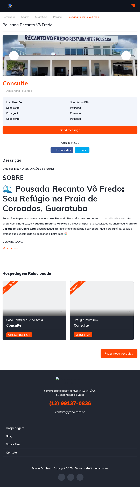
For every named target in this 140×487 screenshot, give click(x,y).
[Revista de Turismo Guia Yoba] (10, 6)
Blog (9, 436)
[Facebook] (61, 477)
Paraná (57, 16)
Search (25, 16)
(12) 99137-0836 (70, 403)
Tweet (83, 150)
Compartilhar (63, 150)
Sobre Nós (13, 444)
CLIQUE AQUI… (13, 241)
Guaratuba (41, 16)
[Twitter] (70, 477)
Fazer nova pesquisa (119, 353)
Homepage (9, 16)
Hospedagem (15, 428)
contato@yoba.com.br (70, 412)
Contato (11, 452)
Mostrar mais (10, 248)
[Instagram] (79, 477)
